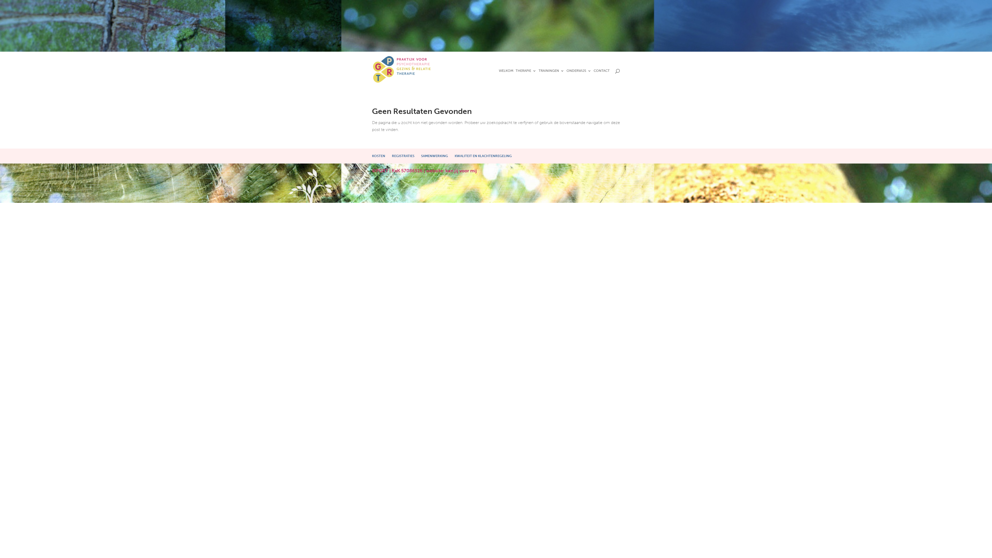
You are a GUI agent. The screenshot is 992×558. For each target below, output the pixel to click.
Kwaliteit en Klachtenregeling (483, 156)
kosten (378, 156)
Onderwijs (576, 71)
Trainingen (549, 71)
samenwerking (434, 156)
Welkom (506, 71)
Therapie (523, 71)
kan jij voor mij (461, 171)
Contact (602, 71)
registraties (403, 156)
